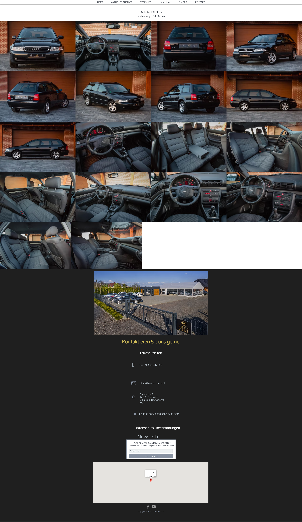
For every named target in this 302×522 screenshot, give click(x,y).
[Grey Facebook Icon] (147, 506)
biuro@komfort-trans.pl (152, 383)
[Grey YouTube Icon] (153, 506)
